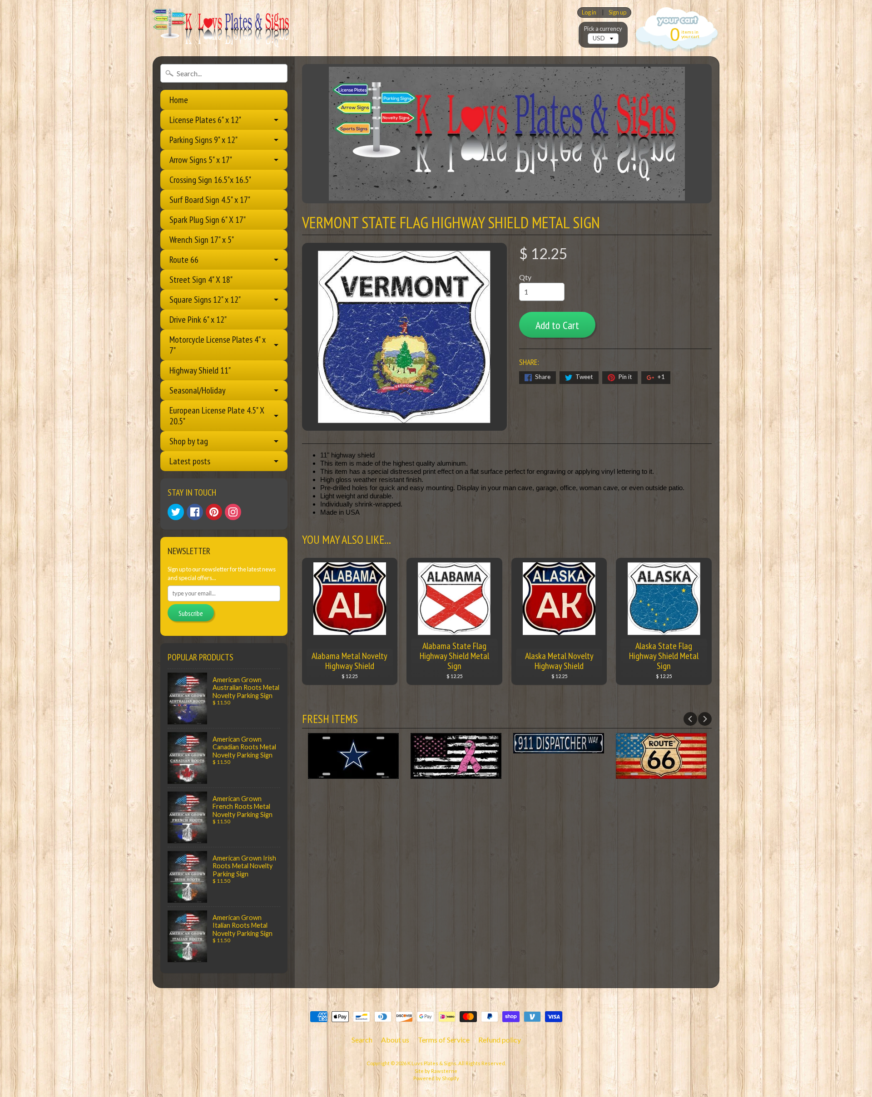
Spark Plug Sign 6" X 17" (207, 220)
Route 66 (183, 260)
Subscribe (190, 613)
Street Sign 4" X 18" (201, 279)
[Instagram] (233, 512)
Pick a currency (603, 28)
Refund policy (499, 1039)
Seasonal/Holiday (197, 390)
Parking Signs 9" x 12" (203, 140)
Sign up (617, 12)
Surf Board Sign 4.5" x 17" (209, 200)
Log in (589, 12)
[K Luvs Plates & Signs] (221, 28)
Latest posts (189, 461)
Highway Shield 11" (200, 370)
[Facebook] (195, 512)
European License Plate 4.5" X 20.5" (216, 415)
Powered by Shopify (436, 1078)
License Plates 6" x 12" (205, 120)
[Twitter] (176, 512)
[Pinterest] (214, 512)
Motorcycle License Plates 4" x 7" (217, 345)
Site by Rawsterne (436, 1071)
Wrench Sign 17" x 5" (201, 240)
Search (362, 1039)
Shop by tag (188, 441)
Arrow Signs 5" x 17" (200, 160)
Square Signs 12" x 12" (205, 299)
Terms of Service (444, 1039)
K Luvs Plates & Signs (431, 1063)
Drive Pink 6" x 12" (198, 319)
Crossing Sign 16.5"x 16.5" (210, 180)
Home (178, 100)
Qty (525, 277)
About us (395, 1039)
